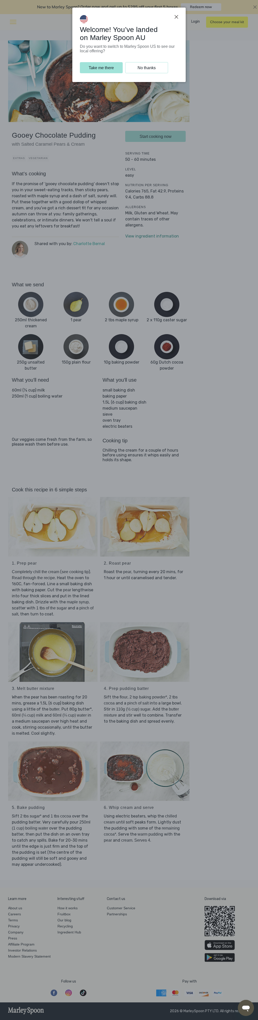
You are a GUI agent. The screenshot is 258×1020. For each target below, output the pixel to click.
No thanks (147, 68)
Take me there (101, 68)
